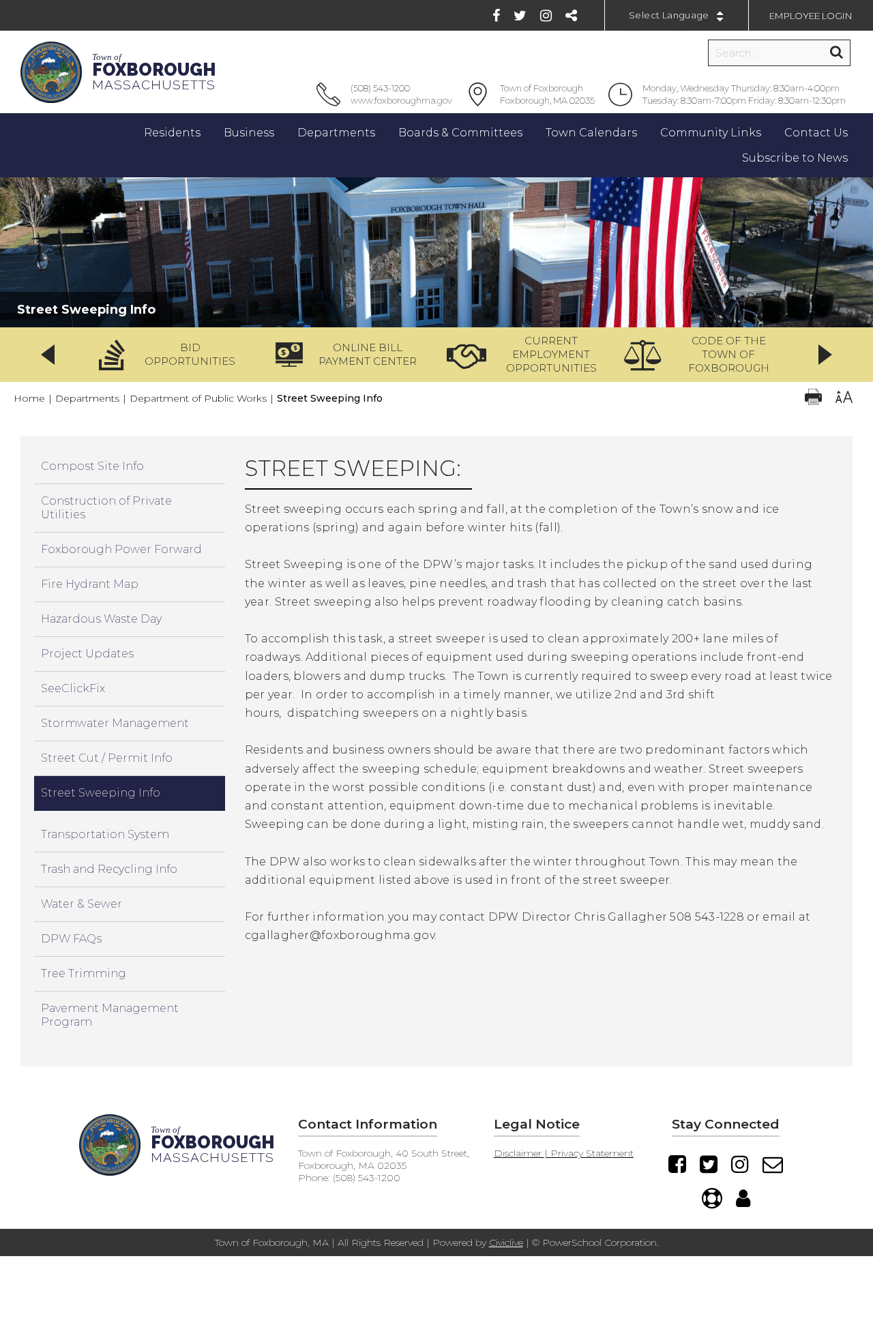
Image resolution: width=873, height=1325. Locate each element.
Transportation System (105, 834)
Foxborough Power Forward (121, 549)
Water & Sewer (81, 903)
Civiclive (506, 1242)
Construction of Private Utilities (106, 507)
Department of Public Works (198, 398)
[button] (172, 354)
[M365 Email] (773, 1164)
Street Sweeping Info (100, 792)
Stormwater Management (115, 723)
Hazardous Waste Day (101, 618)
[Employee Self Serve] (743, 1198)
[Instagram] (546, 16)
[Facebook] (496, 16)
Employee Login (811, 15)
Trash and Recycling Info (109, 869)
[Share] (571, 16)
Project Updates (87, 653)
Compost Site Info (92, 466)
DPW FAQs (71, 938)
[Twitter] (520, 16)
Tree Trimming (83, 973)
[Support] (712, 1198)
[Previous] (48, 354)
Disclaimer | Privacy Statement (564, 1153)
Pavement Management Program (110, 1015)
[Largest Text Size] (844, 398)
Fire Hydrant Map (89, 584)
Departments (87, 398)
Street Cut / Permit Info (107, 757)
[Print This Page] (813, 398)
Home (29, 398)
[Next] (825, 354)
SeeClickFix (73, 688)
